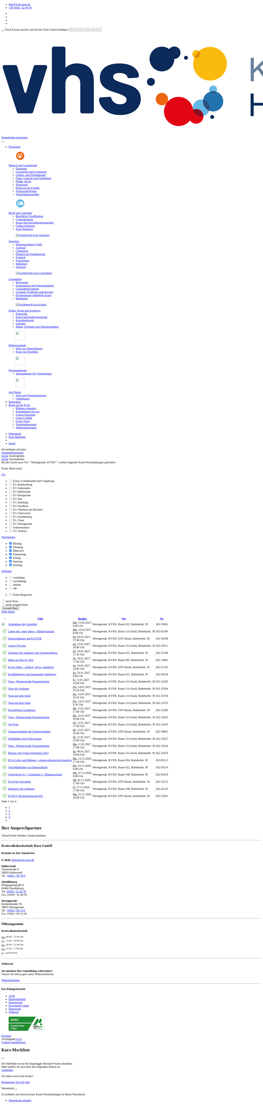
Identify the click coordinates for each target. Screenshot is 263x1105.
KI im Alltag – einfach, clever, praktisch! (31, 667)
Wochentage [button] (8, 537)
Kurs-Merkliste (17, 436)
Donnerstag (19, 554)
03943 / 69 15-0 (16, 910)
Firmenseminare (18, 370)
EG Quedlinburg (22, 516)
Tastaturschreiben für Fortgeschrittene (29, 731)
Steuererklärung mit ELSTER (25, 638)
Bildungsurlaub (17, 345)
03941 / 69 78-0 (16, 875)
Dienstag (18, 547)
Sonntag (17, 565)
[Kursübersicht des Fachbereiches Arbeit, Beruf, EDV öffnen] (20, 206)
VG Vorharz (20, 531)
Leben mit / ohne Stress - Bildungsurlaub (31, 631)
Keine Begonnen (22, 594)
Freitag (17, 557)
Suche (12, 443)
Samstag (17, 561)
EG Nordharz (20, 506)
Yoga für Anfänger (18, 688)
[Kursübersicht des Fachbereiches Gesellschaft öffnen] (20, 159)
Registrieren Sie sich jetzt (15, 1082)
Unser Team (23, 421)
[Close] (16, 1089)
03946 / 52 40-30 (16, 891)
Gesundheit (15, 279)
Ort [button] (3, 474)
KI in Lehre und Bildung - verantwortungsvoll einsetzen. (40, 760)
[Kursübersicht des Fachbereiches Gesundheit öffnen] (34, 273)
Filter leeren (8, 611)
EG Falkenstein (21, 488)
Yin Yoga (13, 724)
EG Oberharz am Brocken (28, 509)
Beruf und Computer (20, 212)
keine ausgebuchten (17, 604)
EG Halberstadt (21, 491)
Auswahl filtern (10, 608)
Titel (40, 618)
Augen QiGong (17, 645)
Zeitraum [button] (6, 571)
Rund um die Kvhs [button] (19, 405)
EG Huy (18, 498)
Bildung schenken (26, 408)
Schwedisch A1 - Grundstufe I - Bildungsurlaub (35, 774)
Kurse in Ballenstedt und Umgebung (33, 480)
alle (15, 588)
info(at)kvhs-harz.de (22, 860)
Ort (124, 618)
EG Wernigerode (22, 523)
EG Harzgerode (22, 495)
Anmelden (7, 1070)
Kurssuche (18, 452)
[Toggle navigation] (2, 141)
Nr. (162, 618)
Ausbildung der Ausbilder (22, 624)
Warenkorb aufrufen (20, 1100)
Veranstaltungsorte (26, 424)
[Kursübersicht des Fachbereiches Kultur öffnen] (31, 304)
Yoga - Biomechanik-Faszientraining (28, 681)
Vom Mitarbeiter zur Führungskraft (27, 767)
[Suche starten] (2, 30)
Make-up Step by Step (20, 660)
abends (17, 584)
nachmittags (19, 581)
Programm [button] (14, 146)
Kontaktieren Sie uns (27, 411)
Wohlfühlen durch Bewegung (25, 738)
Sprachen (14, 241)
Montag (17, 543)
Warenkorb (15, 433)
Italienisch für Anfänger (21, 788)
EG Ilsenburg (20, 502)
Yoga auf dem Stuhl (19, 695)
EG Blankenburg (22, 484)
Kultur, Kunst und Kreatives (24, 310)
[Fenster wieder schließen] (2, 1058)
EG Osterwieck (21, 513)
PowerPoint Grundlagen (21, 710)
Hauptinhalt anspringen (14, 137)
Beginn (82, 618)
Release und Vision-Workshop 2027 (28, 753)
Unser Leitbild (24, 417)
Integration (15, 401)
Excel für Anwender (19, 781)
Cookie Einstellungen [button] (13, 1042)
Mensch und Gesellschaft (23, 165)
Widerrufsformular (26, 427)
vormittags (19, 577)
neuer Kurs (12, 601)
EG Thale (18, 520)
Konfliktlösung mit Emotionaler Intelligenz (32, 674)
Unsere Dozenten (25, 414)
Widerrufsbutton (10, 980)
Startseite (6, 452)
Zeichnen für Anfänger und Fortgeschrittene (33, 652)
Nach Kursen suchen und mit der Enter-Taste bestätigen (36, 29)
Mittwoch (18, 550)
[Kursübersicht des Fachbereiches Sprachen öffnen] (33, 235)
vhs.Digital (15, 392)
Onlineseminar (21, 527)
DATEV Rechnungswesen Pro (25, 795)
